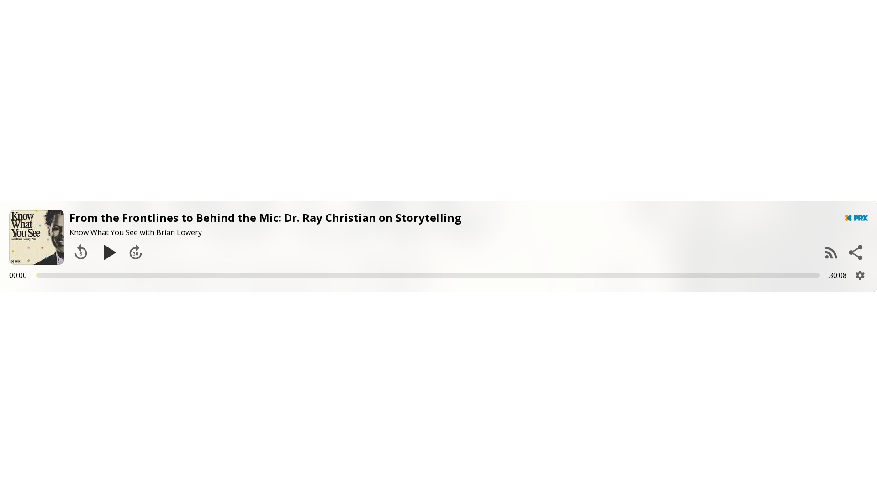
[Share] (856, 252)
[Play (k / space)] (108, 252)
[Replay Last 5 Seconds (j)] (80, 252)
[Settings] (860, 275)
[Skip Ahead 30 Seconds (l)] (135, 252)
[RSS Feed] (831, 252)
